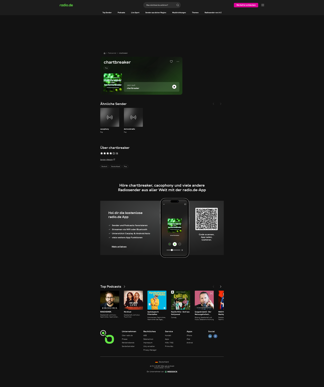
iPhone (189, 335)
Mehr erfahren (119, 246)
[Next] (221, 103)
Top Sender (107, 13)
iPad (188, 339)
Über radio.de (127, 335)
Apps (167, 339)
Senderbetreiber (128, 346)
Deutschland (115, 166)
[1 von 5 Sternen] (101, 153)
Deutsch (104, 166)
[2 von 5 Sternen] (104, 153)
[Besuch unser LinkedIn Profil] (210, 336)
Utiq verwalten (149, 346)
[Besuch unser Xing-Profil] (215, 336)
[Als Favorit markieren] (171, 61)
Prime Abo (169, 346)
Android (190, 343)
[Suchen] (177, 5)
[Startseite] (105, 53)
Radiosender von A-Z (213, 13)
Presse (124, 339)
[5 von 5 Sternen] (113, 153)
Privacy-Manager (150, 350)
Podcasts (121, 13)
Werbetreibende (128, 343)
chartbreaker (133, 88)
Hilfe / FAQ (169, 343)
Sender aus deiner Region (155, 13)
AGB (145, 335)
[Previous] (213, 103)
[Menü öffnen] (262, 5)
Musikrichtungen (179, 13)
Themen (195, 13)
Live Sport (135, 13)
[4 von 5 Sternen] (110, 153)
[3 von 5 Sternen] (107, 153)
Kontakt (168, 335)
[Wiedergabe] (174, 87)
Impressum (147, 343)
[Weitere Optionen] (177, 61)
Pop (106, 68)
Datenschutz (148, 339)
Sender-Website (106, 160)
